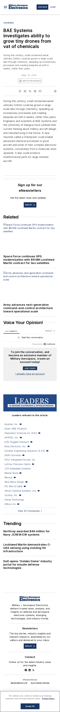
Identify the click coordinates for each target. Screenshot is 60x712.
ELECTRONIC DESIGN (40, 683)
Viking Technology (14, 499)
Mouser (8, 477)
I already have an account (30, 373)
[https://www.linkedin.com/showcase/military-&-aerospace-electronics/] (29, 670)
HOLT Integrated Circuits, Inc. (20, 459)
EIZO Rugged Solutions (16, 442)
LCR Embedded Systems (17, 468)
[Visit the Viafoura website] (49, 344)
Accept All (30, 706)
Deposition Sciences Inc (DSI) (20, 433)
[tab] (11, 331)
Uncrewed (8, 23)
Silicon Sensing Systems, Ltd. (20, 490)
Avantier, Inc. (11, 424)
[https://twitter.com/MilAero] (33, 670)
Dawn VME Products (15, 428)
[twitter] (30, 91)
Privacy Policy (48, 699)
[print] (55, 91)
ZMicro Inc (10, 504)
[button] (5, 7)
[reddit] (35, 91)
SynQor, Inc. (11, 495)
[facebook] (20, 91)
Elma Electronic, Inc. (15, 446)
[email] (40, 91)
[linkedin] (25, 91)
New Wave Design (14, 481)
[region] (30, 338)
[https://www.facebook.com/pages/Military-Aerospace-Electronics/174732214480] (25, 670)
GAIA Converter (12, 455)
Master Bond (11, 473)
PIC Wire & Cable (13, 486)
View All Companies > (30, 510)
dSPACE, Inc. (11, 437)
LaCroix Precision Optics (17, 464)
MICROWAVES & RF (19, 683)
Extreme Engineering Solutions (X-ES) (24, 450)
